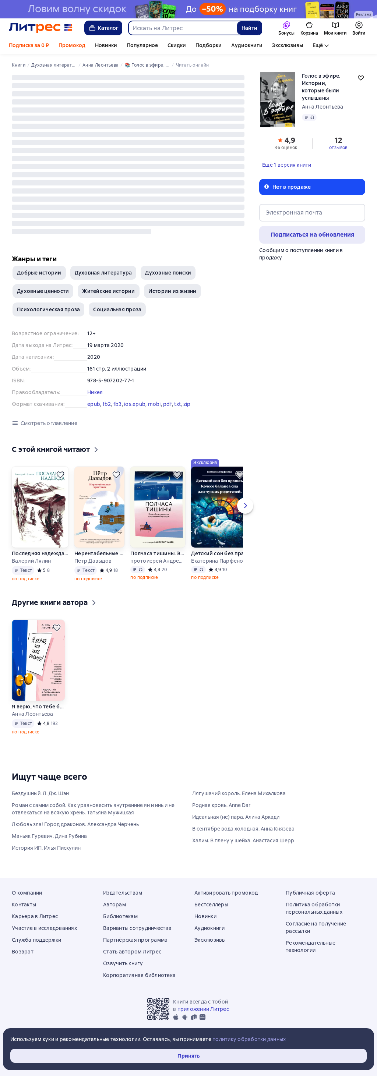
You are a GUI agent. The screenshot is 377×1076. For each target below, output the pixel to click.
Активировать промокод (226, 892)
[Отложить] (60, 475)
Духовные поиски (168, 272)
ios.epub (134, 404)
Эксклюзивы (287, 45)
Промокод (72, 45)
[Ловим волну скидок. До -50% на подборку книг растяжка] (188, 9)
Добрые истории (39, 272)
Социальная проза (117, 309)
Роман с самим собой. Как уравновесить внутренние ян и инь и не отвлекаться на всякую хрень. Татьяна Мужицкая (93, 809)
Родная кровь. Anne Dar (221, 805)
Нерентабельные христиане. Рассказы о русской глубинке (99, 553)
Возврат (23, 951)
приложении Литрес (203, 1009)
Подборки (208, 45)
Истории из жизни (172, 291)
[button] (286, 142)
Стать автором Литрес (132, 951)
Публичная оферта (310, 892)
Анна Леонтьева (322, 106)
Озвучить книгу (123, 963)
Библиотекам (120, 916)
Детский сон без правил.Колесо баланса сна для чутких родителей (219, 553)
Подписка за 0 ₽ (29, 45)
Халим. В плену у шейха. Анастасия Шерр (243, 840)
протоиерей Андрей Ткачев (157, 561)
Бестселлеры (211, 904)
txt (177, 404)
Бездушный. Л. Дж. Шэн (40, 793)
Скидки (177, 45)
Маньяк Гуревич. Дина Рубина (49, 836)
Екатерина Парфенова (219, 561)
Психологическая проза (48, 309)
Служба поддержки (36, 940)
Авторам (114, 904)
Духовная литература (103, 272)
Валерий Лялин (31, 561)
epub (93, 404)
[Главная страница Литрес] (41, 28)
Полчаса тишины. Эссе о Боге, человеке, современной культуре (157, 553)
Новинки (106, 45)
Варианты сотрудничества (137, 928)
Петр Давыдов (93, 561)
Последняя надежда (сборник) (40, 553)
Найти (249, 28)
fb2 (107, 404)
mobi (154, 404)
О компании (27, 892)
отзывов (338, 147)
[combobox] (182, 28)
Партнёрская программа (135, 940)
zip (187, 404)
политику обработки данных (249, 1039)
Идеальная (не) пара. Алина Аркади (235, 817)
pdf (167, 404)
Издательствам (122, 892)
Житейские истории (108, 291)
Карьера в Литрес (35, 916)
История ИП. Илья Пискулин (46, 848)
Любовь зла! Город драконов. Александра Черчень (75, 824)
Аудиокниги (247, 45)
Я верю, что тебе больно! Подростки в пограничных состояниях (38, 706)
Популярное (142, 45)
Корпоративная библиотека (139, 975)
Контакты (24, 904)
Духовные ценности (43, 291)
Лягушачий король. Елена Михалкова (239, 793)
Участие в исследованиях (44, 928)
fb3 (117, 404)
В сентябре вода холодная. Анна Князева (243, 828)
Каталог (108, 28)
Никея (95, 392)
